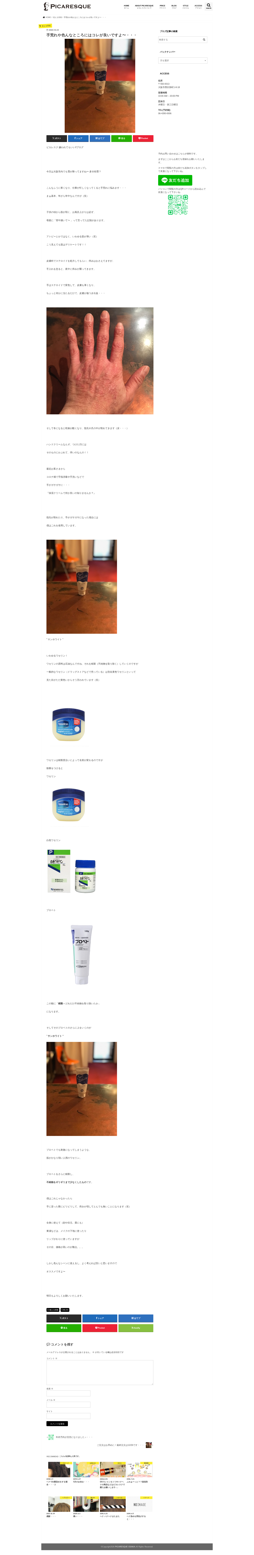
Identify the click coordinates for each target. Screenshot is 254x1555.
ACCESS (198, 7)
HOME (126, 7)
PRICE (162, 7)
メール (50, 1400)
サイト (49, 1411)
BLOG (174, 7)
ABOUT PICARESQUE (144, 7)
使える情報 (54, 1310)
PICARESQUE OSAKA (125, 1547)
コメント (51, 1358)
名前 (49, 1388)
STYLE (185, 7)
